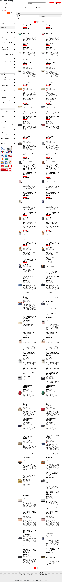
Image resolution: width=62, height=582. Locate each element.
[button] (54, 7)
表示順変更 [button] (43, 16)
